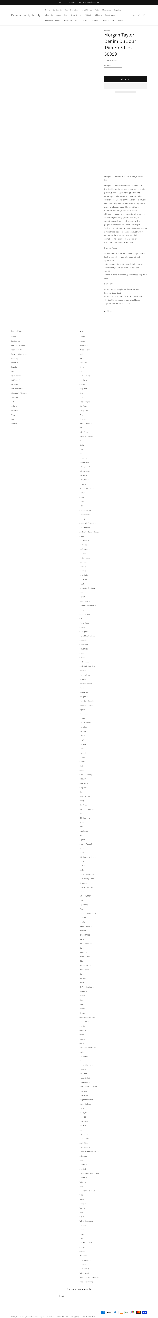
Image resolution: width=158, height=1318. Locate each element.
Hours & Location (18, 345)
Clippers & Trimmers (19, 393)
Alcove (82, 1247)
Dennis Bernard (85, 683)
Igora (81, 822)
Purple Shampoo (86, 1100)
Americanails (84, 514)
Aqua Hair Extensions (87, 523)
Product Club (84, 1078)
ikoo (81, 826)
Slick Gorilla (84, 1269)
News (13, 371)
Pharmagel (83, 1056)
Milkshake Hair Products (89, 1277)
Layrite (82, 922)
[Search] (134, 15)
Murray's (82, 978)
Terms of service (62, 1317)
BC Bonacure (84, 549)
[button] (125, 86)
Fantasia (82, 731)
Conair (82, 653)
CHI (80, 618)
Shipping (14, 358)
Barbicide (83, 545)
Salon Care (83, 1134)
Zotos (81, 1234)
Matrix (81, 358)
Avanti (82, 536)
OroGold (82, 1030)
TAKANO (82, 1182)
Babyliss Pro (84, 540)
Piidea (81, 1061)
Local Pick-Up (16, 350)
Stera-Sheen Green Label (89, 1173)
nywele (14, 423)
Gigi (80, 354)
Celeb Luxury (84, 614)
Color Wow (83, 644)
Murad (82, 974)
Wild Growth (84, 1273)
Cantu (81, 610)
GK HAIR (82, 779)
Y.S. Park (82, 1225)
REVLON (82, 1126)
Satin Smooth (84, 467)
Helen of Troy (84, 796)
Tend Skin (83, 363)
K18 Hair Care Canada (88, 857)
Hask (81, 792)
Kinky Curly (84, 480)
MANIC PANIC (84, 935)
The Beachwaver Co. (87, 1191)
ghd (81, 371)
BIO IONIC (83, 579)
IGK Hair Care (84, 818)
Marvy (81, 939)
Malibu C (82, 931)
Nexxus (82, 996)
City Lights (83, 631)
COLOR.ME (83, 649)
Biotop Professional (87, 588)
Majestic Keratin (85, 423)
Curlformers (84, 662)
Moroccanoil (84, 970)
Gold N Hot (83, 783)
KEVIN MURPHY (85, 896)
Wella (81, 1217)
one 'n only (84, 1022)
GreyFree (83, 788)
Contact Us (15, 341)
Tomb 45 (82, 1204)
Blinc (81, 592)
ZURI (81, 1238)
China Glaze (84, 623)
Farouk (82, 735)
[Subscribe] (98, 1296)
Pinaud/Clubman (86, 1065)
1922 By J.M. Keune (87, 488)
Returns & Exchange (19, 354)
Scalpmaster (84, 462)
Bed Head (83, 562)
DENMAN (82, 679)
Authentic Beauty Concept (89, 532)
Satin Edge (83, 1143)
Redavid (82, 1117)
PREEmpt (83, 1074)
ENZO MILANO (85, 722)
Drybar (82, 709)
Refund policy (50, 1317)
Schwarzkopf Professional (89, 1152)
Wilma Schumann (86, 1221)
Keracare (83, 419)
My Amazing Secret (86, 987)
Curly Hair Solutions (87, 666)
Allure (81, 501)
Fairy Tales (83, 432)
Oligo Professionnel (87, 1017)
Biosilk (82, 584)
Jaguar (82, 840)
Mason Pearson (85, 943)
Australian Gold (85, 527)
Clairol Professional (87, 636)
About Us (15, 363)
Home (13, 337)
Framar (82, 748)
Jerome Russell (85, 844)
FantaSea (83, 727)
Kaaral (82, 861)
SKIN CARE (15, 410)
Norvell (82, 1009)
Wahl (81, 1212)
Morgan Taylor (85, 965)
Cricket (82, 657)
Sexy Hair (83, 1160)
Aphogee (83, 519)
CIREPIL (82, 627)
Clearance (15, 397)
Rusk (81, 454)
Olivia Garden (84, 471)
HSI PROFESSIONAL (87, 809)
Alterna (82, 506)
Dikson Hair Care (86, 705)
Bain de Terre (84, 376)
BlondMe (83, 597)
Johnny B (83, 848)
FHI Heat (82, 744)
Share (109, 311)
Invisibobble (84, 831)
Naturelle (83, 991)
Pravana (82, 1069)
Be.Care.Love (84, 558)
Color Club (83, 640)
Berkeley (82, 566)
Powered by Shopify (37, 1317)
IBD (80, 814)
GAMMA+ (82, 762)
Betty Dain (83, 575)
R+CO (81, 1108)
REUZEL (82, 397)
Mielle (81, 445)
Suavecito (83, 1264)
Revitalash (83, 1121)
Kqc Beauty (83, 905)
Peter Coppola (85, 1260)
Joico (81, 852)
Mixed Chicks (84, 350)
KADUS (82, 865)
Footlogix (83, 380)
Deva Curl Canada (86, 701)
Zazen (81, 1230)
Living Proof (84, 410)
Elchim (82, 718)
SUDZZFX (83, 1178)
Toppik (82, 1208)
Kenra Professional (87, 874)
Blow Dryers (16, 376)
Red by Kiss (84, 1113)
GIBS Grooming (85, 774)
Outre (81, 1043)
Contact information (88, 1317)
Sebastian (83, 475)
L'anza (82, 909)
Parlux (82, 1052)
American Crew (85, 510)
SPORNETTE (84, 1165)
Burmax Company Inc (88, 605)
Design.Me (83, 696)
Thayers (14, 415)
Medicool (83, 952)
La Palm (82, 917)
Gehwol (82, 1251)
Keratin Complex (86, 887)
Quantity (107, 65)
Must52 (82, 983)
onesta (82, 384)
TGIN (81, 1186)
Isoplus (82, 835)
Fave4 (81, 740)
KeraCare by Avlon (86, 879)
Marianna (83, 1256)
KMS (81, 449)
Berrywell (83, 571)
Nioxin (82, 393)
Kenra (81, 367)
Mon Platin (83, 345)
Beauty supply (16, 389)
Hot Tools (83, 406)
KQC (12, 419)
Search (82, 337)
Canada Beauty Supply (23, 1317)
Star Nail (82, 1169)
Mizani (82, 415)
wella (13, 402)
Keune (82, 891)
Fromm (82, 757)
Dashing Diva (84, 675)
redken (14, 406)
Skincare (14, 384)
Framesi (82, 753)
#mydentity (84, 484)
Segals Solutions (86, 436)
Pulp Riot (83, 389)
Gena (81, 770)
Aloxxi (81, 497)
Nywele (82, 1013)
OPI (80, 428)
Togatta (82, 1199)
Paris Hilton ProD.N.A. (88, 1048)
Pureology (83, 1095)
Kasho (81, 870)
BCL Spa (82, 553)
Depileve (82, 688)
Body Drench (84, 601)
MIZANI (82, 961)
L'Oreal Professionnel (88, 913)
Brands (14, 367)
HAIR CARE (15, 380)
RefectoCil (83, 458)
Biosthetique (84, 402)
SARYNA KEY (84, 1139)
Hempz (82, 800)
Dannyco (82, 670)
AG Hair (82, 493)
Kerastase (83, 883)
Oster (81, 441)
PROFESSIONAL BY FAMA (89, 1087)
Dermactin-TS (84, 692)
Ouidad (82, 1039)
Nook (81, 1004)
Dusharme (83, 714)
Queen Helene (85, 1104)
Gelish (82, 766)
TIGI (81, 1195)
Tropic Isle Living (86, 1282)
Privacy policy (74, 1317)
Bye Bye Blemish (85, 1243)
